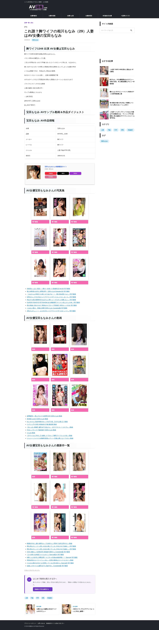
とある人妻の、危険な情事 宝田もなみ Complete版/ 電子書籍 (47, 308)
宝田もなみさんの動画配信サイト (56, 166)
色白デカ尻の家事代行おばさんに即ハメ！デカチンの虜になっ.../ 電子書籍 (51, 300)
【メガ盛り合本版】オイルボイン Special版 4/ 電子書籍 (45, 554)
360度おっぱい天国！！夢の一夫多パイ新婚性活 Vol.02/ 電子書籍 (48, 288)
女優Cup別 (70, 15)
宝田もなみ (35, 40)
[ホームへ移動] (38, 7)
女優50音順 (52, 15)
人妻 (26, 598)
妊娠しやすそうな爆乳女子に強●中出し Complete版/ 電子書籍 (47, 566)
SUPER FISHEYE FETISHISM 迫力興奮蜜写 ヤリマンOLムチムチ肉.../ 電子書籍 (53, 302)
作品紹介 (49, 598)
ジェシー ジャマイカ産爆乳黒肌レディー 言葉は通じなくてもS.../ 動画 (50, 438)
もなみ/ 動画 (31, 433)
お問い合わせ (41, 623)
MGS (63, 173)
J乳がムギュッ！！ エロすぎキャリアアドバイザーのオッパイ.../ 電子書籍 (51, 311)
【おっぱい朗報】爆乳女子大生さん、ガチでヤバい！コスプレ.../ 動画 (50, 427)
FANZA (51, 173)
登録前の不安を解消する (43, 589)
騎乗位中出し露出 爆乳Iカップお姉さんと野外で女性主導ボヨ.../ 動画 (49, 543)
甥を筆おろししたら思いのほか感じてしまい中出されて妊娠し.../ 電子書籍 (51, 546)
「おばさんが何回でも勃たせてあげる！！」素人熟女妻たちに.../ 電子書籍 (51, 294)
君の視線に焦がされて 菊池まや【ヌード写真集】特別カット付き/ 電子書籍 (52, 305)
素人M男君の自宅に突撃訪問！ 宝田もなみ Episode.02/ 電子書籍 (48, 291)
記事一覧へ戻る (28, 22)
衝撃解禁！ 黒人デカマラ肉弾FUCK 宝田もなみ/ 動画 (44, 416)
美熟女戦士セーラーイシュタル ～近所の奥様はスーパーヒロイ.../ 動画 (50, 560)
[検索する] (131, 30)
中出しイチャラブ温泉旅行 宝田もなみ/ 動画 (41, 430)
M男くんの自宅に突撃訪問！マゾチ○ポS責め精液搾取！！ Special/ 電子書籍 (52, 557)
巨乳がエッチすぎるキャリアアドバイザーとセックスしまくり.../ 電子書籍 (51, 297)
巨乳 (43, 598)
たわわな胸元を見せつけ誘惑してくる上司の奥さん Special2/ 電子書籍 (50, 563)
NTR (37, 598)
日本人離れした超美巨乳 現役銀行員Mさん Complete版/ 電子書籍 (48, 552)
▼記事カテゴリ (125, 15)
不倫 (32, 598)
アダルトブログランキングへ (32, 570)
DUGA (75, 173)
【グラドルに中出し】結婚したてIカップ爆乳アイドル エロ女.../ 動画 (49, 435)
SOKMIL (50, 177)
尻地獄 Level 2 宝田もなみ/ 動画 (37, 419)
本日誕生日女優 (107, 15)
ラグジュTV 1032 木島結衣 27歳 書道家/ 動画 (42, 424)
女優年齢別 (33, 15)
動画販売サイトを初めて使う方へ (55, 623)
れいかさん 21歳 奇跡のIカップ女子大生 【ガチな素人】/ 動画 (47, 421)
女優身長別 (89, 15)
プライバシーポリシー (30, 623)
